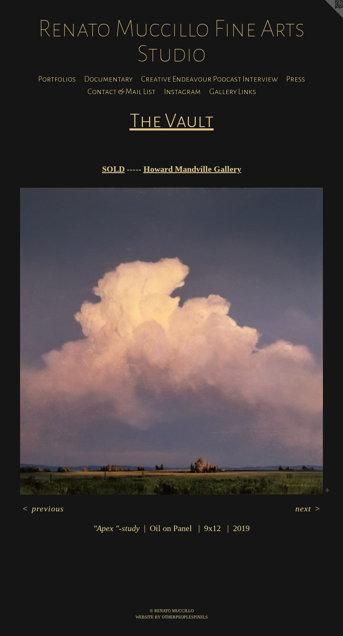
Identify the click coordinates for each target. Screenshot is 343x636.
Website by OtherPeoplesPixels (172, 617)
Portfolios (57, 79)
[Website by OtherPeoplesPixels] (326, 16)
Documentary (108, 79)
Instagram (182, 91)
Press (295, 79)
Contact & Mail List (121, 91)
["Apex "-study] (171, 341)
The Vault (172, 120)
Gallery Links (232, 91)
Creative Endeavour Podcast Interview (209, 79)
